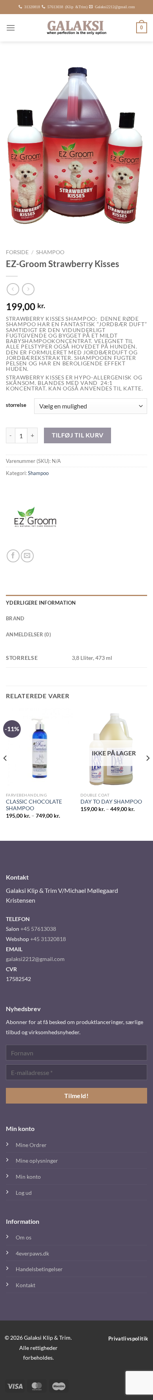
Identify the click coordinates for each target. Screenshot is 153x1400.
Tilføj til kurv (78, 435)
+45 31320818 (48, 939)
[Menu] (10, 27)
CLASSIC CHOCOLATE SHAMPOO (34, 805)
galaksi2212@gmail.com (35, 959)
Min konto (28, 1176)
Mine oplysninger (37, 1160)
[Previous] (5, 774)
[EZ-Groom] (35, 520)
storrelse (16, 405)
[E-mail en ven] (27, 555)
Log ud (24, 1192)
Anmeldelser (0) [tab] (28, 634)
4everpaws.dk (32, 1253)
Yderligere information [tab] (41, 603)
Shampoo (50, 252)
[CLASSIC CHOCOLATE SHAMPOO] (39, 748)
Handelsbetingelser (39, 1269)
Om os (23, 1237)
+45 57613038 (38, 928)
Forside (17, 252)
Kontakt (25, 1285)
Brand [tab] (15, 618)
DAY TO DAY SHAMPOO (111, 801)
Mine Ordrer (31, 1145)
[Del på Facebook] (13, 555)
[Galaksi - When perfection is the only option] (77, 27)
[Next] (147, 774)
